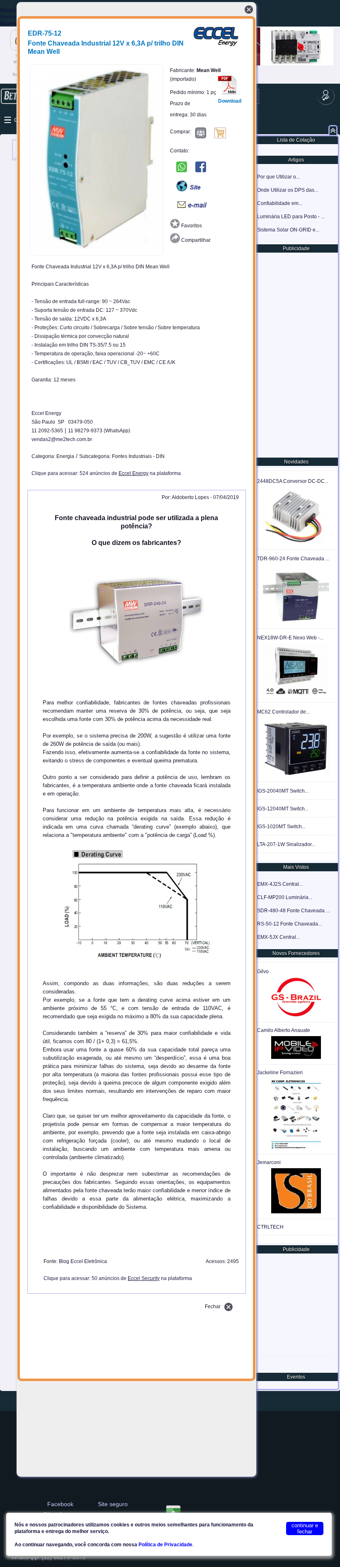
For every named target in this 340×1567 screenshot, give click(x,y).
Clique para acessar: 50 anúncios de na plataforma (118, 1278)
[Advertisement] (295, 354)
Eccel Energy (46, 413)
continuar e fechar (304, 1528)
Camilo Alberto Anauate (283, 1030)
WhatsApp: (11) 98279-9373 (48, 1557)
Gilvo (263, 971)
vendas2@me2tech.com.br (62, 439)
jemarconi (269, 1162)
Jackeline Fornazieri (280, 1072)
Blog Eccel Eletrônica (83, 1261)
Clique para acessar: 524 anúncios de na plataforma (106, 473)
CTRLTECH (270, 1227)
